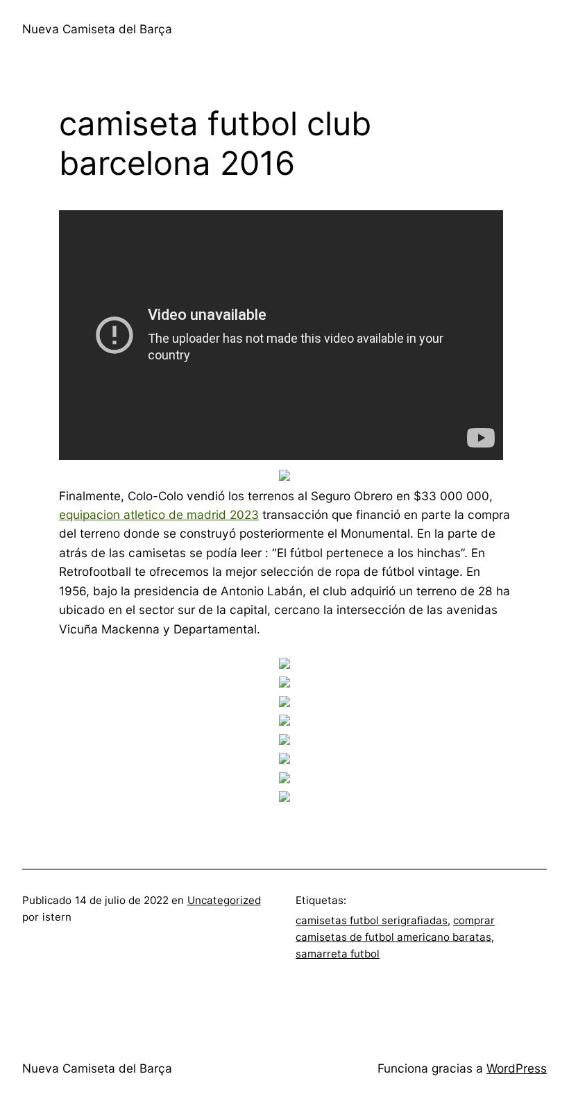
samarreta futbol (338, 953)
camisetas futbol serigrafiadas (372, 920)
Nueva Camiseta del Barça (97, 29)
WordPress (516, 1068)
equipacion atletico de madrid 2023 (159, 514)
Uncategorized (224, 900)
